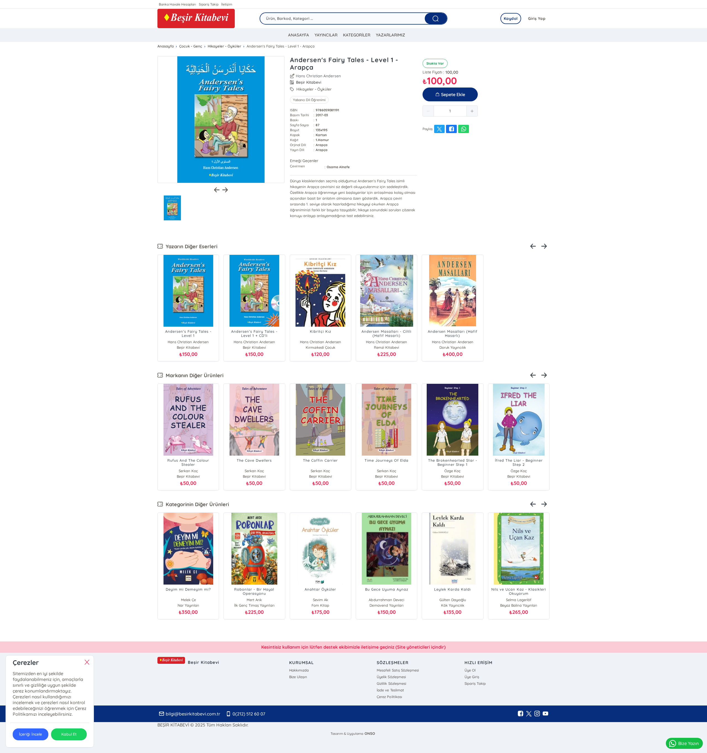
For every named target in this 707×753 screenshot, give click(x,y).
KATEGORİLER (356, 35)
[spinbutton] (450, 111)
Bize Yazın (688, 743)
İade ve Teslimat (390, 690)
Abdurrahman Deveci (386, 600)
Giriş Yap (537, 18)
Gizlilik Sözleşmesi (391, 683)
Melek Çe (188, 600)
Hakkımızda (299, 670)
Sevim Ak (320, 600)
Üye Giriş (472, 677)
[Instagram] (537, 713)
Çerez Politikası (389, 696)
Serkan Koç (188, 471)
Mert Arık (254, 600)
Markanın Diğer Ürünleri (193, 375)
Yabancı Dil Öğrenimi (309, 100)
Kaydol (511, 18)
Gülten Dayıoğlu (452, 600)
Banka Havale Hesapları (177, 4)
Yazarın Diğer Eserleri (190, 246)
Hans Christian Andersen (318, 76)
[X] (529, 713)
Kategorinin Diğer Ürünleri (196, 504)
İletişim (226, 4)
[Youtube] (545, 713)
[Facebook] (520, 713)
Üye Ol (470, 670)
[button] (428, 111)
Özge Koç (452, 471)
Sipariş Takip (208, 4)
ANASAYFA (298, 35)
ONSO (370, 733)
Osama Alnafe (338, 167)
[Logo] (196, 18)
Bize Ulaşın (298, 677)
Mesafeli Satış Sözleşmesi (398, 670)
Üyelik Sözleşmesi (391, 677)
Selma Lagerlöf (518, 600)
